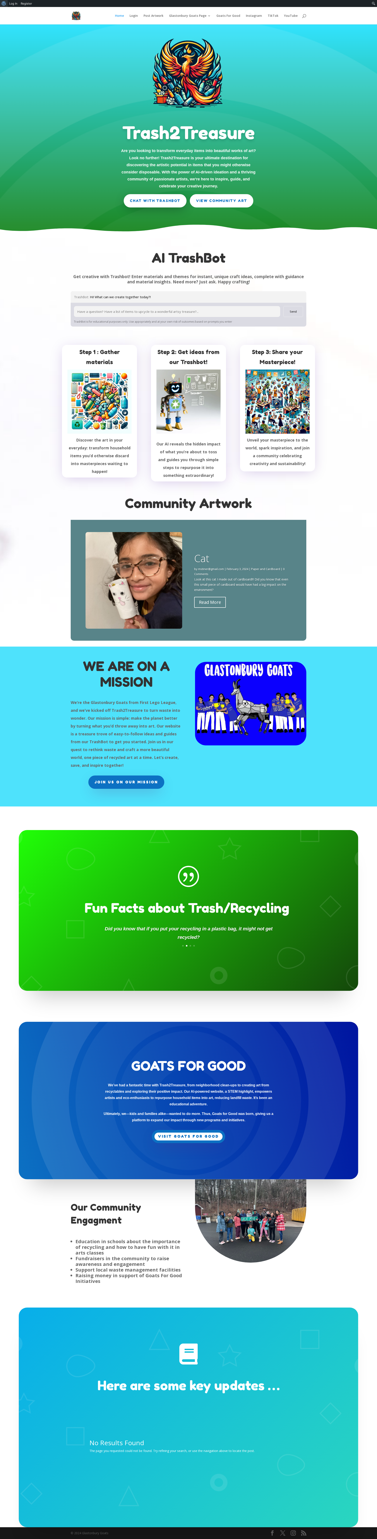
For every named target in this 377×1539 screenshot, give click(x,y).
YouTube (291, 16)
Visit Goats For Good (188, 1136)
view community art (221, 201)
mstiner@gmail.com (211, 569)
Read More (210, 602)
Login (134, 16)
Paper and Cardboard (265, 569)
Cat (201, 558)
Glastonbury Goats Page (187, 16)
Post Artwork (153, 16)
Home (119, 16)
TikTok (273, 16)
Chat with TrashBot (155, 201)
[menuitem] (4, 3)
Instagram (254, 16)
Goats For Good (228, 16)
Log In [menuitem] (13, 3)
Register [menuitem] (26, 3)
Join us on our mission (126, 782)
